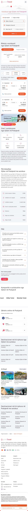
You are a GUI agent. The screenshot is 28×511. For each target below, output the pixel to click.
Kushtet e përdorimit (17, 484)
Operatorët (3, 460)
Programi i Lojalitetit (5, 469)
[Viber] (2, 489)
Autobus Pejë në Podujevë (5, 417)
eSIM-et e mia (16, 460)
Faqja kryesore (4, 433)
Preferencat (16, 462)
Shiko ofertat (7, 124)
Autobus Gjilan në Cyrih (7, 354)
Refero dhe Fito (4, 471)
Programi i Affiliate (5, 476)
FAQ (2, 478)
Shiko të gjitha (23, 369)
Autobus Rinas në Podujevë (5, 422)
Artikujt (2, 467)
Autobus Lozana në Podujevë (6, 426)
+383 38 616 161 (7, 486)
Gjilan (11, 433)
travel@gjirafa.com (7, 484)
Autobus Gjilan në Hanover (5, 360)
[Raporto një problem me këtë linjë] (25, 83)
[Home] (6, 2)
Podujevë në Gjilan (20, 49)
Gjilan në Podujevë (8, 49)
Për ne (2, 462)
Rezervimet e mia (17, 458)
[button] (14, 233)
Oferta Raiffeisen (5, 473)
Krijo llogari (15, 465)
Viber (4, 489)
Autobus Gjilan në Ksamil (7, 350)
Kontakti (4, 279)
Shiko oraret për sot (14, 61)
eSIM (2, 458)
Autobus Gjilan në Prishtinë (5, 346)
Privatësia (15, 486)
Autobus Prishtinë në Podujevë (6, 412)
